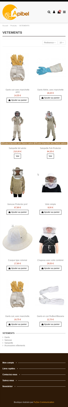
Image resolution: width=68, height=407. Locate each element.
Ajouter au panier (19, 100)
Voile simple (50, 204)
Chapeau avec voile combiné (50, 260)
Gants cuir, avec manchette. (17, 316)
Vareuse (8, 340)
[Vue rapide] (30, 53)
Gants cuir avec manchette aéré (17, 91)
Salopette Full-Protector (50, 148)
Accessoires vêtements (14, 345)
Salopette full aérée (17, 148)
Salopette (8, 343)
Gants (7, 337)
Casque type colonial (17, 260)
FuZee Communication (44, 402)
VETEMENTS (8, 333)
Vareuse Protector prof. (17, 204)
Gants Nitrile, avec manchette (50, 90)
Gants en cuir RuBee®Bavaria (50, 316)
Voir (17, 156)
